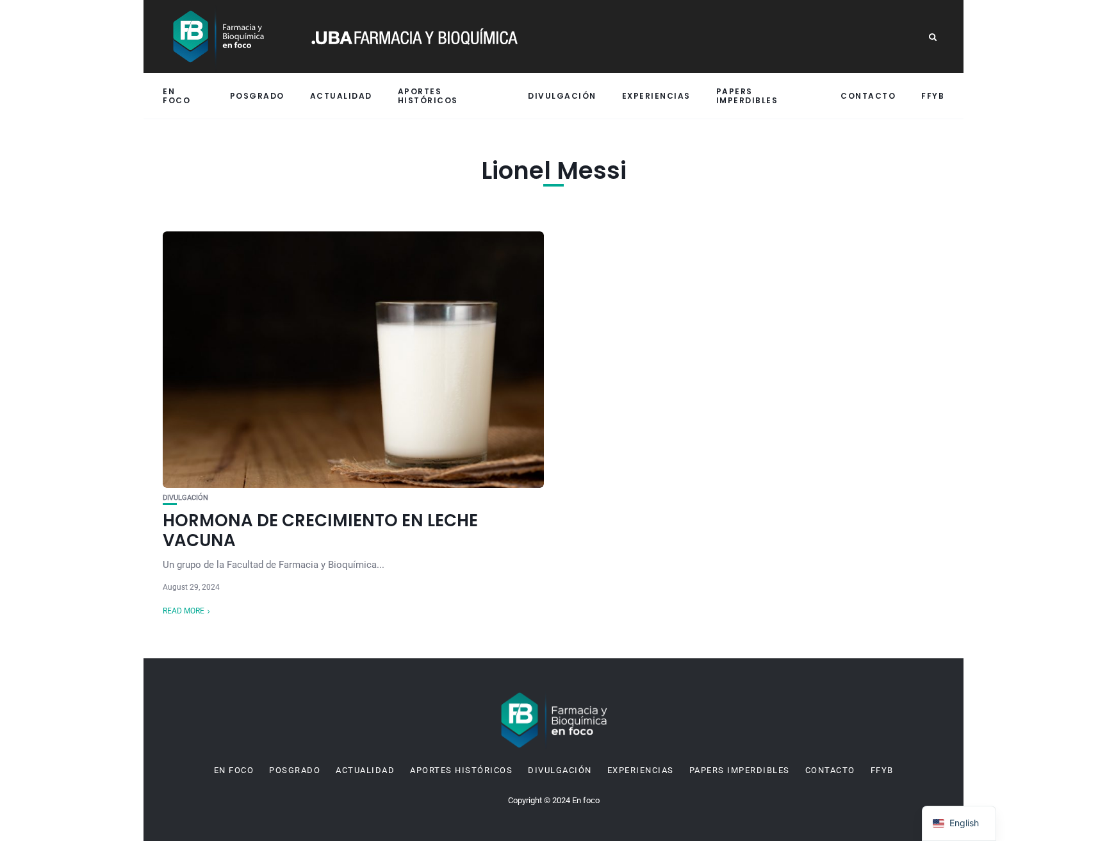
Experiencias (656, 95)
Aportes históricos (428, 95)
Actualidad (341, 95)
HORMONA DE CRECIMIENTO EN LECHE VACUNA (320, 530)
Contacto (868, 95)
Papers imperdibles (747, 95)
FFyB (932, 95)
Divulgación (562, 95)
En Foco (176, 95)
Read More (183, 610)
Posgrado (257, 95)
